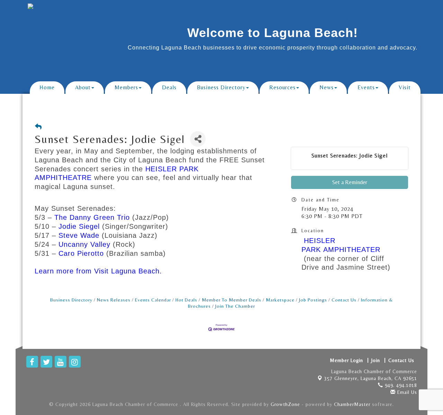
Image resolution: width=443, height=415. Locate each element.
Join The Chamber (235, 306)
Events (366, 87)
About (83, 87)
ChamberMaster (352, 404)
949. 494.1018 (400, 385)
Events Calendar (153, 300)
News (326, 87)
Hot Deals (186, 300)
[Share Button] (198, 139)
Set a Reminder (349, 182)
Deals (169, 87)
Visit (405, 87)
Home (47, 87)
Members (126, 87)
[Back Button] (38, 127)
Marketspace (280, 300)
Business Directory (221, 87)
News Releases (113, 300)
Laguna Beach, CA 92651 (370, 378)
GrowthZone (285, 404)
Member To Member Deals (231, 300)
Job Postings (313, 300)
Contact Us (344, 300)
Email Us (406, 392)
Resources (282, 87)
